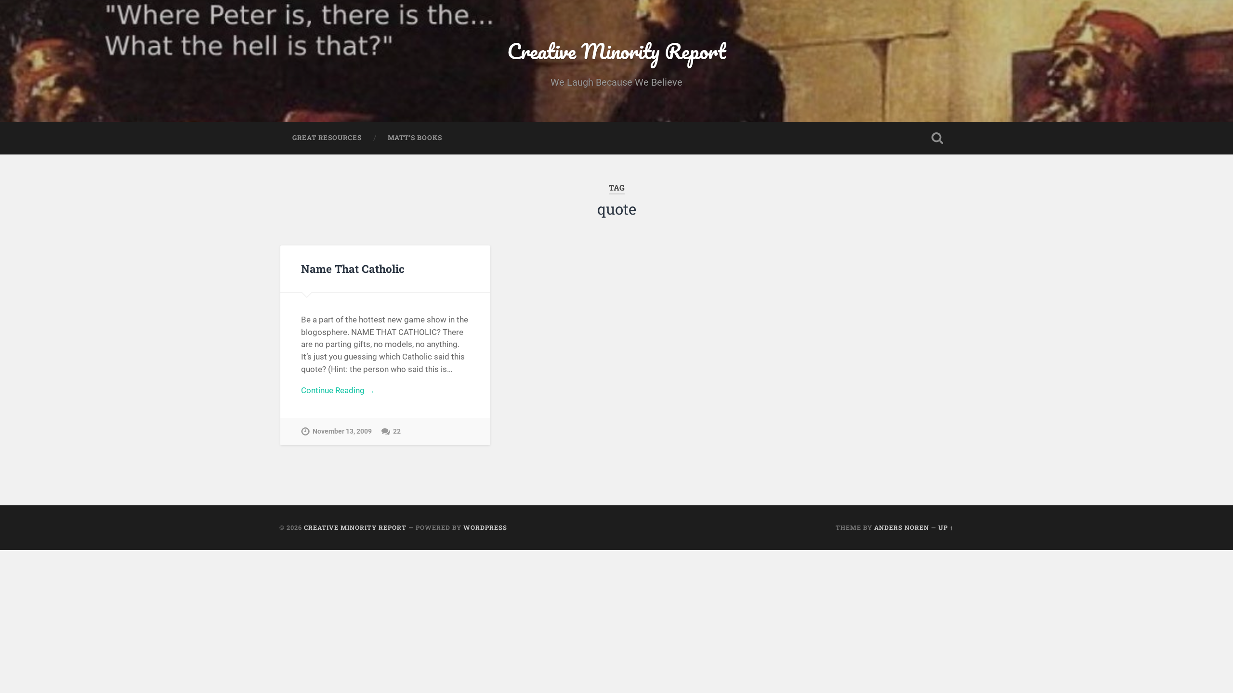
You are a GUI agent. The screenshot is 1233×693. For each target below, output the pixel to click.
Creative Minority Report (616, 51)
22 (397, 431)
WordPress (485, 527)
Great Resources (327, 137)
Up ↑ (946, 527)
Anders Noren (901, 527)
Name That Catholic (353, 268)
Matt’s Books (415, 137)
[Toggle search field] (937, 138)
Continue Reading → (338, 390)
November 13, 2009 (342, 431)
